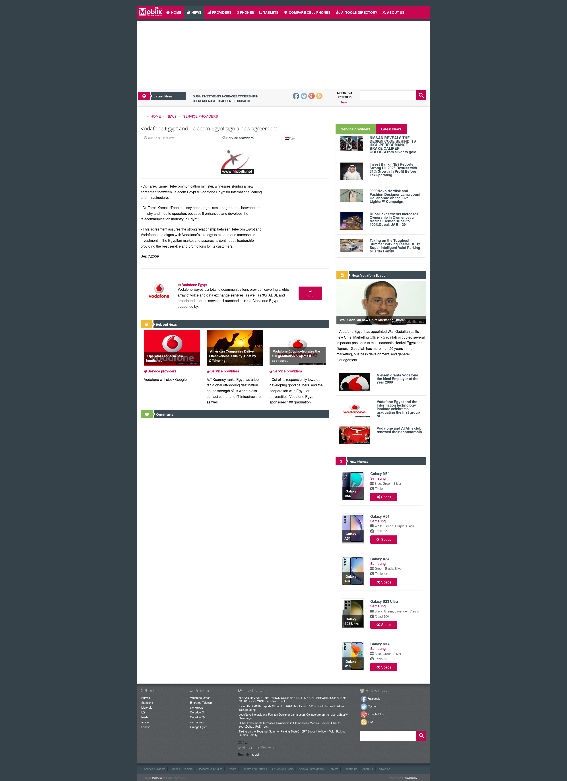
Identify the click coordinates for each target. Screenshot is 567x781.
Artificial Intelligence (311, 769)
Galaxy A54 (350, 536)
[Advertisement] (283, 53)
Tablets (270, 12)
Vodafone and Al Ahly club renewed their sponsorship (399, 430)
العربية (344, 101)
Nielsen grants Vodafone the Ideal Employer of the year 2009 (397, 378)
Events (232, 769)
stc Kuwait (196, 707)
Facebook (373, 698)
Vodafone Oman (200, 698)
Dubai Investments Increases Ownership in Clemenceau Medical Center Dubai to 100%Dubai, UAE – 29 (394, 219)
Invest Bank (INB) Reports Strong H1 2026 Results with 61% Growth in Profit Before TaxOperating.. (291, 708)
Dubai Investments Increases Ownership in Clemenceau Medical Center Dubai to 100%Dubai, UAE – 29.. (289, 725)
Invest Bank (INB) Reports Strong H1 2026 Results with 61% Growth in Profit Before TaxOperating (393, 169)
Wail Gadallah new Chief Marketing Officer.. (373, 319)
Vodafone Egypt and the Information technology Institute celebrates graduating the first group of (398, 408)
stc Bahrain (197, 722)
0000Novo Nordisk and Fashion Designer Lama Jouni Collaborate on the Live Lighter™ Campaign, (395, 196)
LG (143, 712)
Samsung (378, 478)
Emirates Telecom (202, 702)
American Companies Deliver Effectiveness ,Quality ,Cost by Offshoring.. (232, 356)
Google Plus (375, 714)
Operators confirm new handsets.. (164, 358)
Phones (247, 12)
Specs (385, 496)
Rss (370, 722)
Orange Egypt (198, 727)
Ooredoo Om (198, 712)
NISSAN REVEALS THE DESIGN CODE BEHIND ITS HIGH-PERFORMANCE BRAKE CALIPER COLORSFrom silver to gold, (393, 144)
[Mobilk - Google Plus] (312, 95)
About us (395, 12)
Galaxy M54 (350, 493)
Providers (221, 12)
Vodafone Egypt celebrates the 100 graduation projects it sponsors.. (296, 356)
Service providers (200, 116)
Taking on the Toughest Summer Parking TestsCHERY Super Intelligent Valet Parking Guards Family (395, 246)
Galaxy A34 (350, 578)
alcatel (145, 722)
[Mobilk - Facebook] (296, 95)
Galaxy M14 (350, 664)
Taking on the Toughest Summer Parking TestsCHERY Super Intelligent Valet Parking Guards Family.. (292, 733)
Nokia (144, 717)
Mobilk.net (157, 777)
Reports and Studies (254, 769)
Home (156, 116)
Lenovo (145, 727)
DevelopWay (411, 777)
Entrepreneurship (282, 769)
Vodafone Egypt (194, 284)
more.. (310, 295)
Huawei (146, 698)
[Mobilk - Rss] (319, 95)
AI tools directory (359, 12)
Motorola (146, 707)
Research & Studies (210, 769)
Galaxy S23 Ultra (351, 621)
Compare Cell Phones (309, 12)
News (196, 12)
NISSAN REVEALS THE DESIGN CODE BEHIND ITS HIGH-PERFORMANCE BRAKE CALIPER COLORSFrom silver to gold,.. (292, 699)
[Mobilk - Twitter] (304, 95)
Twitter (372, 706)
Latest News (391, 129)
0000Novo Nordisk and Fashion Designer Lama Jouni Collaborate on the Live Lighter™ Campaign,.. (293, 716)
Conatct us (350, 769)
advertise (384, 769)
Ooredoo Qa (198, 717)
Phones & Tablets (181, 769)
